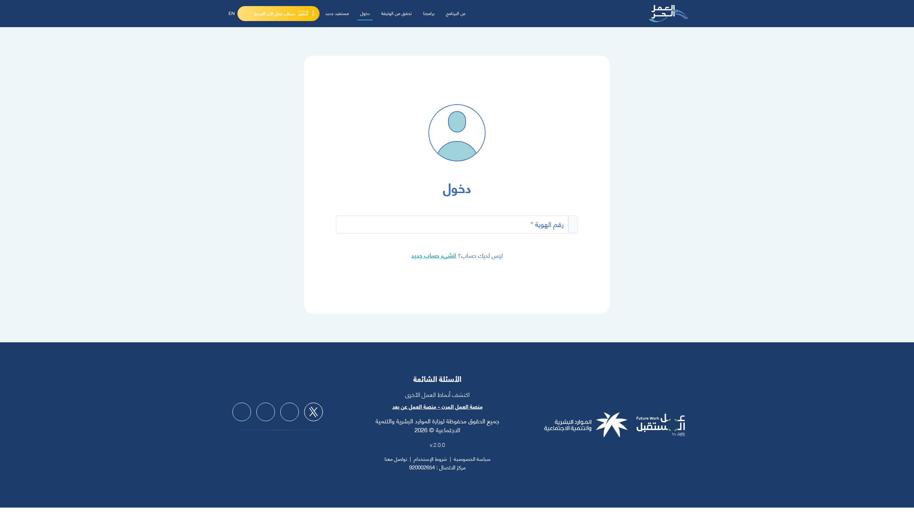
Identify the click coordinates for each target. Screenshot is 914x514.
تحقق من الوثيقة (396, 13)
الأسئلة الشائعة (437, 378)
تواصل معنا (396, 458)
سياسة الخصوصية (472, 458)
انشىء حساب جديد (433, 255)
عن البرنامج (456, 13)
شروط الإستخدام (430, 458)
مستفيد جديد (337, 13)
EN (231, 13)
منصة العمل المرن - (459, 406)
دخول (365, 13)
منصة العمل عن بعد (414, 406)
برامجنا (429, 13)
